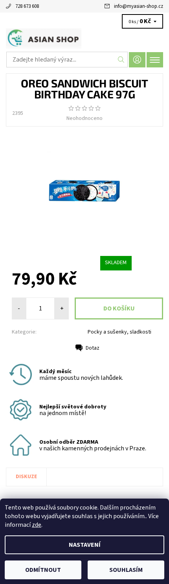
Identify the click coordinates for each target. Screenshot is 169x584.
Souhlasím (126, 570)
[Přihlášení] (137, 59)
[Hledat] (121, 59)
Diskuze (26, 477)
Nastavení (85, 544)
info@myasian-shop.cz (138, 6)
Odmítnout (43, 570)
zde (36, 525)
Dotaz (92, 348)
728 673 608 (27, 6)
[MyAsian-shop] (84, 38)
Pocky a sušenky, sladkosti (119, 332)
